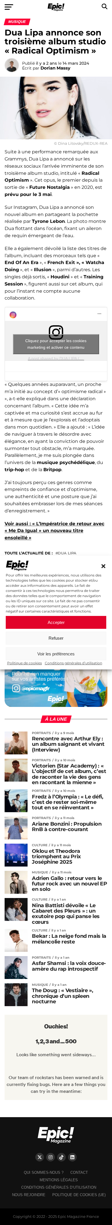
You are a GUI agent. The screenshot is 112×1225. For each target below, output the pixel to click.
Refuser (56, 638)
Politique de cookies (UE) (79, 1195)
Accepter (56, 622)
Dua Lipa (67, 553)
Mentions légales (59, 1180)
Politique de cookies (24, 663)
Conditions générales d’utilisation (73, 663)
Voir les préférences (56, 653)
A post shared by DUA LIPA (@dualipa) (63, 358)
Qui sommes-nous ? (43, 1172)
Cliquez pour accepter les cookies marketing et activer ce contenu (55, 344)
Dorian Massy (55, 68)
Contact (79, 1172)
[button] (103, 566)
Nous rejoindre (28, 1195)
